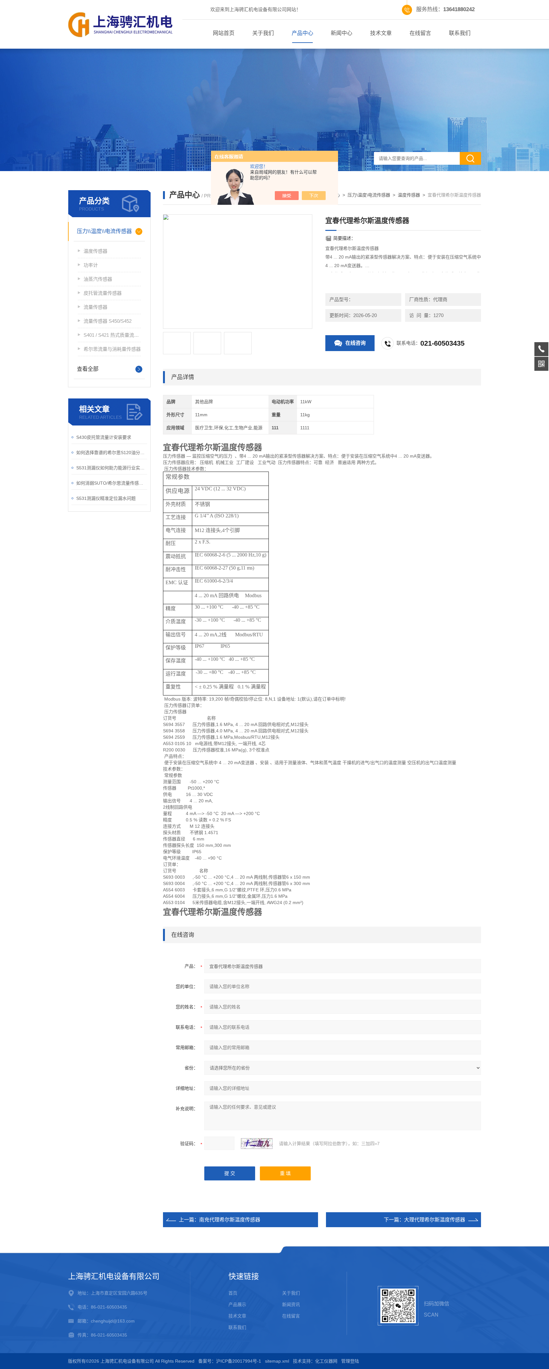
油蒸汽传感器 (98, 279)
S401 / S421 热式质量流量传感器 (112, 335)
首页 (232, 1293)
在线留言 (420, 33)
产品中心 (302, 33)
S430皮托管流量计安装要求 (103, 437)
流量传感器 (95, 307)
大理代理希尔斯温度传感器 (434, 1219)
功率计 (91, 265)
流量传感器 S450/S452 (108, 321)
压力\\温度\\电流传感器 (104, 231)
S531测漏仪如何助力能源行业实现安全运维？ (111, 467)
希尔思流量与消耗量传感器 (112, 349)
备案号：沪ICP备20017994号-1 (229, 1361)
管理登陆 (350, 1361)
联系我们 (460, 33)
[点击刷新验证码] (257, 1143)
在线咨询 (355, 343)
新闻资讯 (291, 1304)
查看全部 (87, 369)
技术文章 (381, 33)
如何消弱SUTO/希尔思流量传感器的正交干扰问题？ (111, 483)
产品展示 (237, 1304)
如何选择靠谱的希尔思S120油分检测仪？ (111, 452)
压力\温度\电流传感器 (369, 194)
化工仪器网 (326, 1361)
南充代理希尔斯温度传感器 (229, 1219)
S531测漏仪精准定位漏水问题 (106, 498)
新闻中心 (341, 33)
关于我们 (263, 33)
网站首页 (223, 33)
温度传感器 (95, 251)
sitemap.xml (277, 1361)
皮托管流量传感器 (103, 293)
